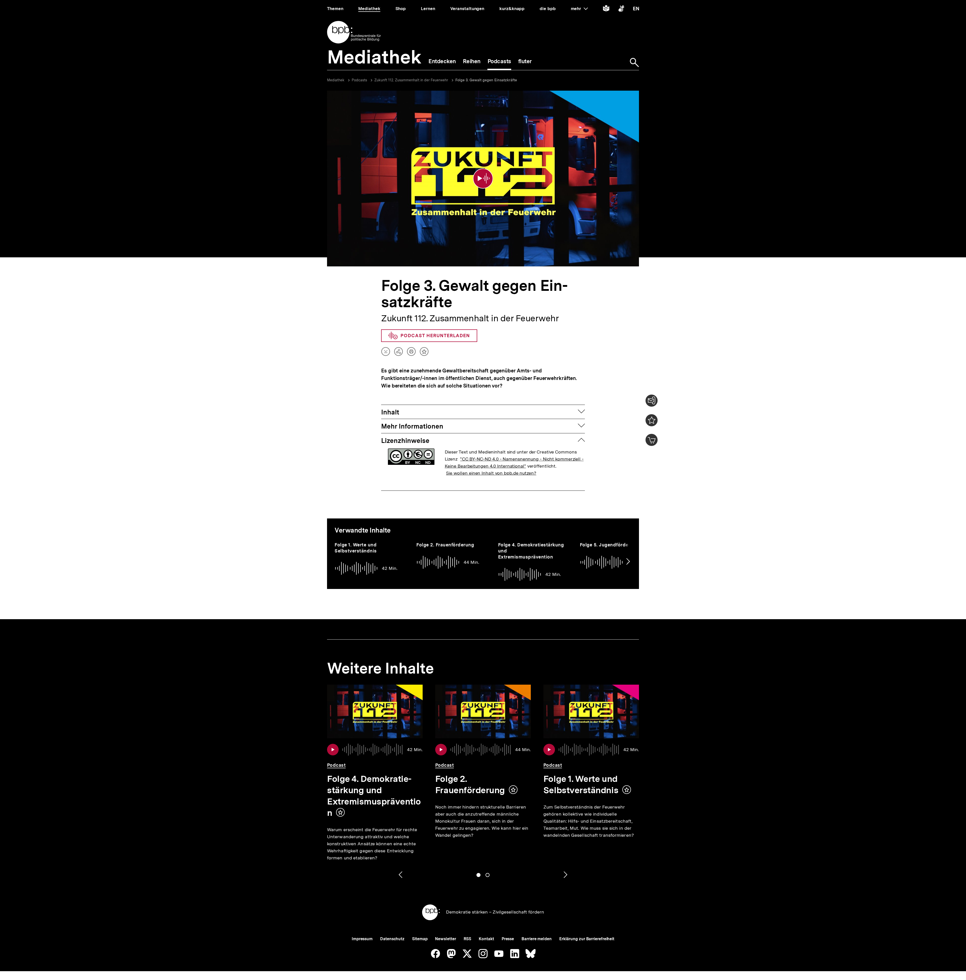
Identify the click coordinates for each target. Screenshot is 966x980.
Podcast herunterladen (435, 335)
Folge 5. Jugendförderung (609, 544)
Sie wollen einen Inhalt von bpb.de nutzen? (491, 473)
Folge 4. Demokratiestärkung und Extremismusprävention (374, 796)
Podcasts (359, 80)
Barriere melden (536, 938)
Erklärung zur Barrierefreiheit (586, 938)
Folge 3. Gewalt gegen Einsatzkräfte (486, 80)
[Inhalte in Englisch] (636, 9)
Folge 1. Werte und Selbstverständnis (356, 547)
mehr (579, 8)
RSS (467, 938)
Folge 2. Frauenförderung (445, 544)
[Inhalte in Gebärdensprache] (621, 9)
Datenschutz (392, 938)
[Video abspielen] (483, 178)
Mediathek (335, 80)
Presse (508, 938)
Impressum (362, 938)
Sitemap (419, 938)
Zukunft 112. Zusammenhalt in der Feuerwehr (411, 80)
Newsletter (445, 938)
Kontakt (486, 938)
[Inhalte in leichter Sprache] (606, 9)
